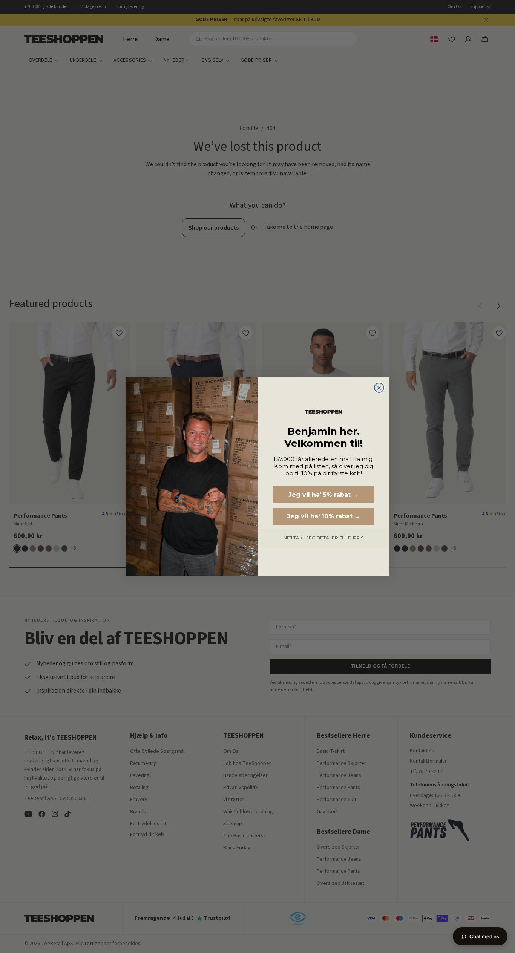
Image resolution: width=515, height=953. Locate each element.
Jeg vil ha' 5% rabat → (323, 494)
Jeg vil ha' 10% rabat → (323, 516)
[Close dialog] (379, 387)
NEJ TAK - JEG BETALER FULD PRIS (323, 538)
